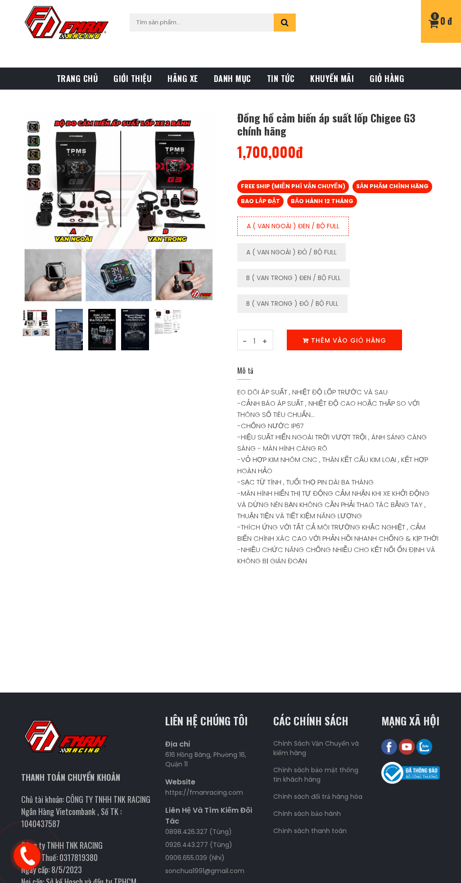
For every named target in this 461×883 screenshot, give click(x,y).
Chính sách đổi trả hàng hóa (317, 796)
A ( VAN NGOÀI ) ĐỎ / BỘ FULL (291, 252)
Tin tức (281, 78)
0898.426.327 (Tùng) (198, 831)
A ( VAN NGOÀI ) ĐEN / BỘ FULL (293, 226)
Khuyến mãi (332, 78)
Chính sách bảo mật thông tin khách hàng (315, 774)
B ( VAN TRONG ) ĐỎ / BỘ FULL (292, 303)
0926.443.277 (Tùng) (198, 844)
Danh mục (232, 78)
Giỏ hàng (387, 78)
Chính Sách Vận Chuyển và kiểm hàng (316, 748)
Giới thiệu (132, 78)
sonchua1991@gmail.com (204, 870)
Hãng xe (182, 78)
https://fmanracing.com (204, 792)
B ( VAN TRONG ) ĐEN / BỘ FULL (293, 277)
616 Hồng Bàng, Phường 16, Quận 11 (205, 759)
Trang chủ (77, 78)
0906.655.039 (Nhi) (195, 857)
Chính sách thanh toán (310, 830)
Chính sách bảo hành (307, 813)
